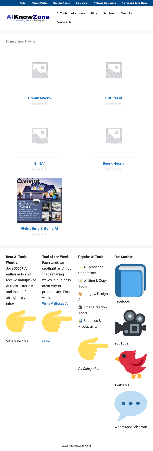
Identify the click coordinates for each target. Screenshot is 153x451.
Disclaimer (82, 3)
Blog (94, 13)
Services (108, 13)
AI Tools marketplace (70, 13)
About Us (126, 13)
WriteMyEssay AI (55, 304)
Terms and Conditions (134, 3)
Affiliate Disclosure (105, 3)
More (46, 341)
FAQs (23, 3)
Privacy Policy (39, 3)
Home (10, 41)
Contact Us (63, 22)
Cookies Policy (61, 3)
